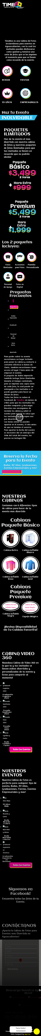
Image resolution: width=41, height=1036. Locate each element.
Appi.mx (27, 1034)
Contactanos (37, 1031)
